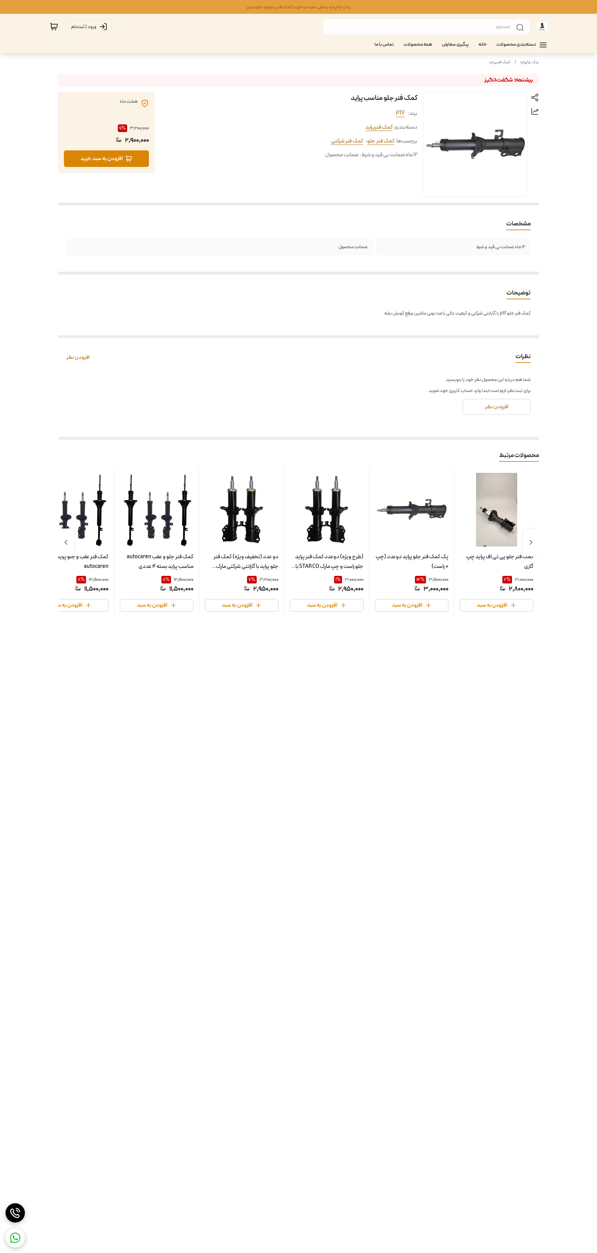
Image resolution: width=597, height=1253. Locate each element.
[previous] (531, 542)
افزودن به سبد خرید (101, 158)
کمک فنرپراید (499, 62)
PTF (400, 113)
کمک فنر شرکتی (347, 141)
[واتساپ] (15, 1237)
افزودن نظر (77, 357)
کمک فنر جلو (380, 141)
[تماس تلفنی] (15, 1213)
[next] (66, 542)
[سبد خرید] (54, 26)
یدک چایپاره (529, 62)
